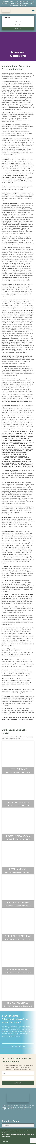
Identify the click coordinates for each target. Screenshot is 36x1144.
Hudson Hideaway (18, 969)
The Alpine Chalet (18, 1002)
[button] (33, 10)
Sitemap (22, 1134)
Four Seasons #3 (18, 802)
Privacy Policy (15, 1134)
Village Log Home (18, 902)
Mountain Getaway (18, 835)
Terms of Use (6, 1134)
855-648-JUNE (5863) (8, 1107)
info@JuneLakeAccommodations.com (13, 1109)
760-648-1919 (27, 1107)
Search (18, 28)
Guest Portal (6, 1136)
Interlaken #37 (18, 769)
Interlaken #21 (18, 869)
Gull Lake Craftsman (18, 936)
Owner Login (30, 1134)
